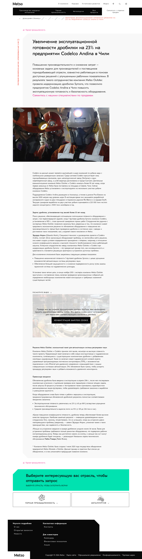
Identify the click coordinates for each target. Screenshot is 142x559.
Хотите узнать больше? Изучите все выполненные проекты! (60, 18)
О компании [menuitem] (63, 4)
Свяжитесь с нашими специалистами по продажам (63, 95)
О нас (17, 527)
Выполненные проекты (54, 18)
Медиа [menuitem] (106, 4)
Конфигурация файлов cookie (71, 320)
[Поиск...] (119, 4)
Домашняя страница (32, 18)
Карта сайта (71, 555)
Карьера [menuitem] (75, 4)
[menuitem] (113, 4)
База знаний (47, 18)
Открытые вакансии (23, 530)
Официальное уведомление (89, 555)
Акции (47, 545)
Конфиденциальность (111, 555)
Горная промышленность (35, 30)
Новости (18, 534)
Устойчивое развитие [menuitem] (91, 4)
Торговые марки (128, 555)
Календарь (49, 538)
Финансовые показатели (55, 541)
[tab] (41, 500)
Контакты (48, 527)
